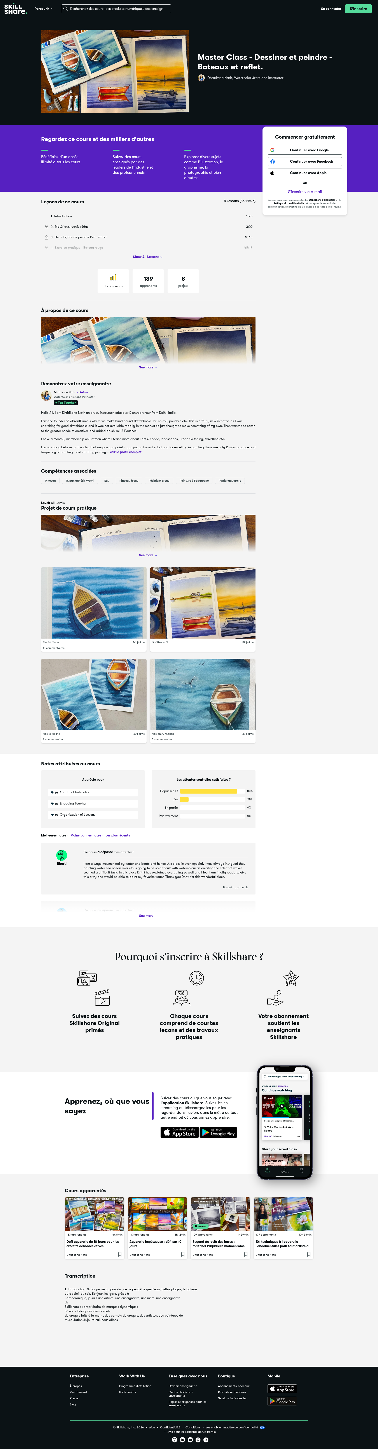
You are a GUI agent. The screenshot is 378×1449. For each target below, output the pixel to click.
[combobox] (116, 8)
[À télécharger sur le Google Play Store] (288, 1401)
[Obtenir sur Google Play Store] (219, 1133)
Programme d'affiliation (135, 1386)
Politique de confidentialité (289, 203)
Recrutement (78, 1392)
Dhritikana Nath (71, 392)
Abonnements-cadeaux (234, 1386)
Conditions (193, 1427)
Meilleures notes (53, 835)
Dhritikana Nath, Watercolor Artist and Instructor (245, 78)
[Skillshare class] (94, 1214)
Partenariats (127, 1392)
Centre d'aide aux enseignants (181, 1394)
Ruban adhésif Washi (80, 480)
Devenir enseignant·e (183, 1386)
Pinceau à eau (128, 480)
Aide (152, 1427)
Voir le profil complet (126, 452)
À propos (76, 1386)
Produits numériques (232, 1392)
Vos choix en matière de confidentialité (232, 1427)
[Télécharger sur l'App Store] (178, 1133)
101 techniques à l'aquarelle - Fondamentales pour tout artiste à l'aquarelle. (282, 1246)
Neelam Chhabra (163, 733)
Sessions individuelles (232, 1398)
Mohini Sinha (51, 642)
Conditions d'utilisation (322, 200)
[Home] (15, 9)
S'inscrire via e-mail (305, 192)
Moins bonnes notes (85, 835)
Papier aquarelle (230, 480)
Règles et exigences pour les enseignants (187, 1403)
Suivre (83, 392)
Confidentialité (170, 1427)
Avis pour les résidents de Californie (192, 1431)
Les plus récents (117, 835)
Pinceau (50, 480)
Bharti (61, 864)
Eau (106, 480)
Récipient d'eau (159, 480)
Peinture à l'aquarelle (194, 480)
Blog (73, 1404)
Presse (74, 1398)
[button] (52, 8)
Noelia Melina (51, 733)
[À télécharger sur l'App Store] (288, 1389)
